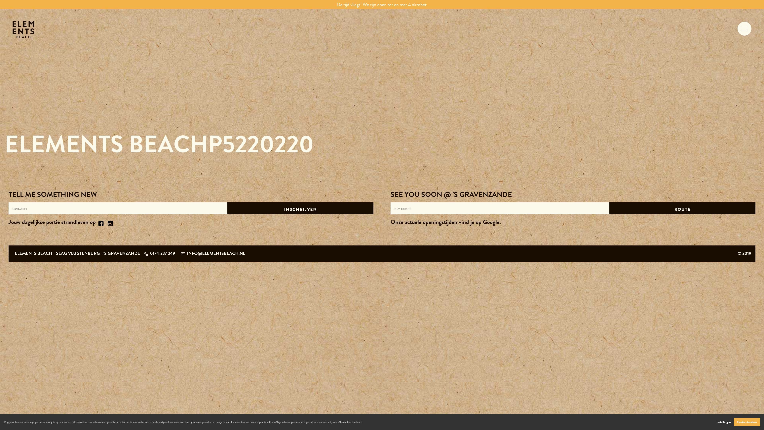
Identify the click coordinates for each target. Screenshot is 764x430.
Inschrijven (300, 209)
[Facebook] (101, 223)
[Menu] (744, 29)
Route (682, 209)
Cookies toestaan (747, 422)
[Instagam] (110, 223)
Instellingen (723, 422)
